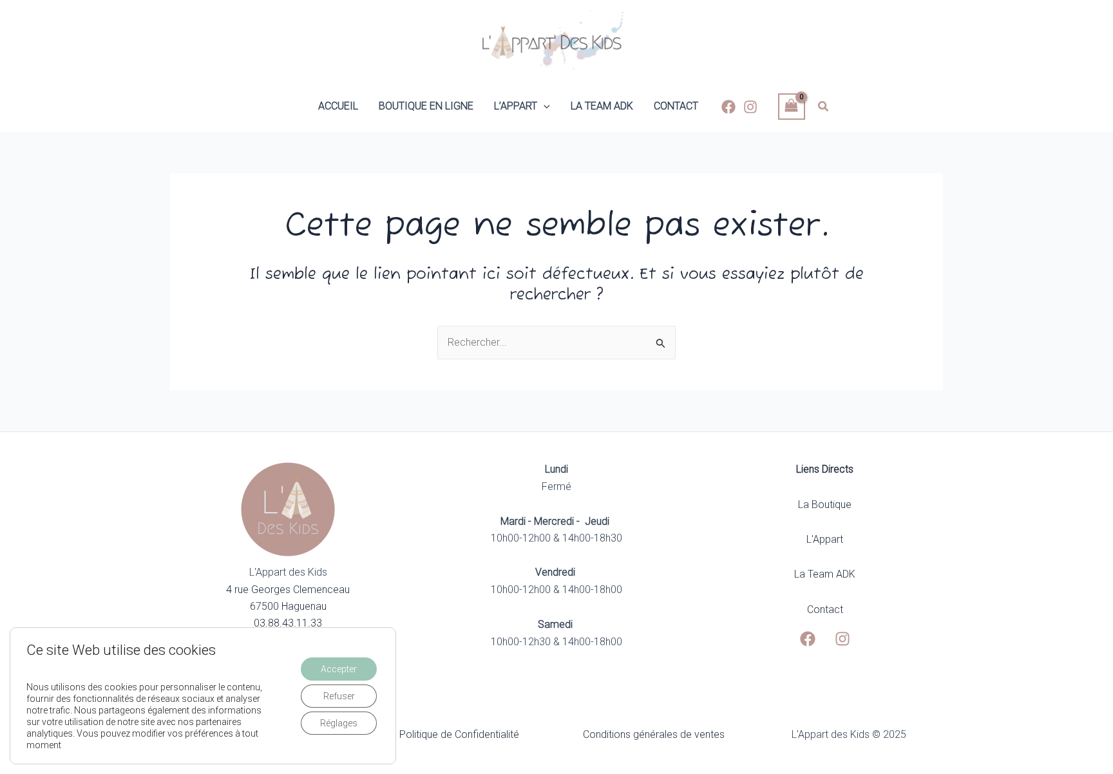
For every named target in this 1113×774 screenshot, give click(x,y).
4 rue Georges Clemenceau (288, 589)
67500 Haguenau (288, 606)
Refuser (339, 696)
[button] (543, 106)
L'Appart (824, 539)
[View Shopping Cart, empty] (791, 106)
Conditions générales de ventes (654, 734)
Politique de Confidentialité (459, 734)
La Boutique (824, 504)
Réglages (338, 723)
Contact (825, 609)
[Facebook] (728, 107)
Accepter (339, 669)
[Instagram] (750, 107)
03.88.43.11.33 (288, 623)
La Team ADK (824, 574)
